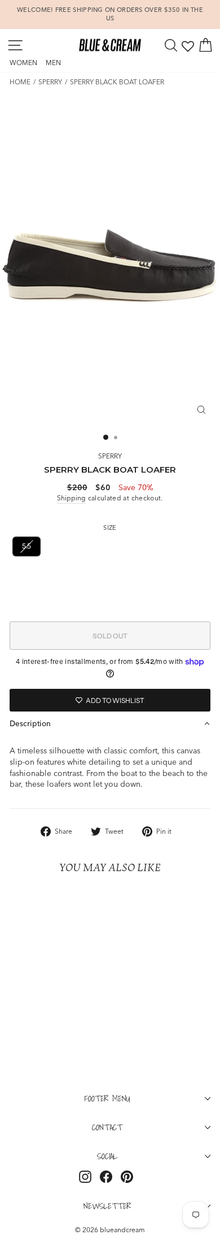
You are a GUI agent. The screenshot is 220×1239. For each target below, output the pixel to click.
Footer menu (107, 1098)
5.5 (26, 546)
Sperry (50, 82)
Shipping (71, 498)
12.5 (81, 601)
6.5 (82, 546)
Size (109, 527)
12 (50, 601)
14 (141, 601)
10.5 (122, 573)
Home (20, 82)
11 (154, 573)
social (107, 1156)
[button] (110, 723)
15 (170, 601)
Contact (107, 1127)
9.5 (61, 573)
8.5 (193, 546)
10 (91, 573)
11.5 (183, 573)
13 (112, 601)
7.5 (138, 546)
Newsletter (107, 1205)
